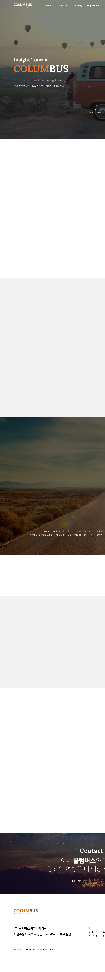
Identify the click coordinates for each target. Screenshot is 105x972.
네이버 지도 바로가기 (81, 881)
